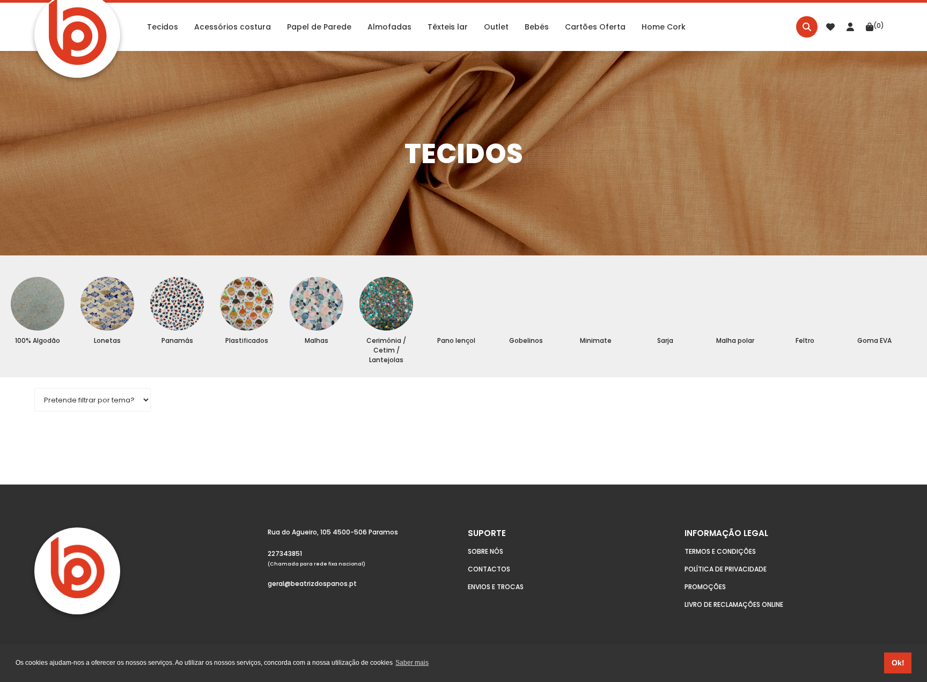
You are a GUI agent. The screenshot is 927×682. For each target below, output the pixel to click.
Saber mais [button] (412, 662)
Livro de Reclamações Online (734, 604)
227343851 (285, 553)
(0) (878, 25)
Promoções (705, 586)
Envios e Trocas (496, 586)
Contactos (489, 569)
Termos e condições (720, 551)
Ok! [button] (898, 662)
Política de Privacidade (726, 569)
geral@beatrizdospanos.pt (312, 583)
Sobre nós (485, 551)
